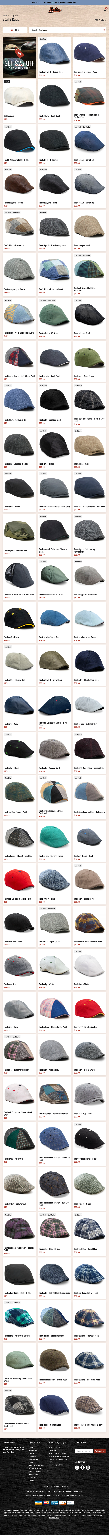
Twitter (77, 1467)
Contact (32, 1453)
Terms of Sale (33, 1491)
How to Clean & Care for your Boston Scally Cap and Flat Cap (13, 1449)
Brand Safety (34, 1475)
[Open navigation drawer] (5, 10)
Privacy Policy (56, 1491)
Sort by (35, 30)
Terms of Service (36, 1468)
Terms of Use (44, 1491)
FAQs (31, 1481)
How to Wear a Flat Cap (59, 1456)
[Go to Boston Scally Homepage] (55, 10)
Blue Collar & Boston (57, 1453)
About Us (33, 1450)
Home (5, 16)
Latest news (9, 1442)
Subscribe (99, 1451)
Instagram (88, 1467)
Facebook (82, 1467)
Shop (31, 1447)
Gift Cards (33, 1478)
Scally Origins (54, 1447)
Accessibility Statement (72, 1491)
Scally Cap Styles (56, 1465)
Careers (32, 1456)
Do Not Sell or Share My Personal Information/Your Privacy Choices (54, 1495)
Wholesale (33, 1459)
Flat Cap (52, 1450)
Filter (16, 30)
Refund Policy (35, 1471)
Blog (31, 1462)
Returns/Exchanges (37, 1465)
